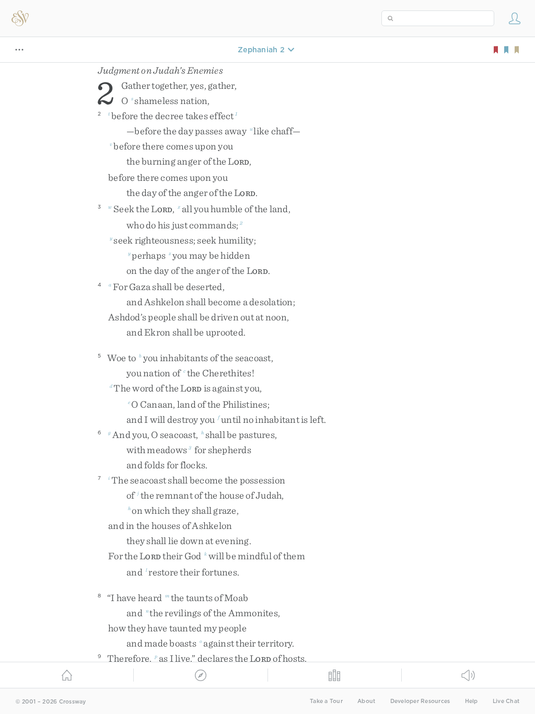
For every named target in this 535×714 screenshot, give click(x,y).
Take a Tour (326, 701)
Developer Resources (420, 701)
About (366, 701)
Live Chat (506, 701)
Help (471, 701)
